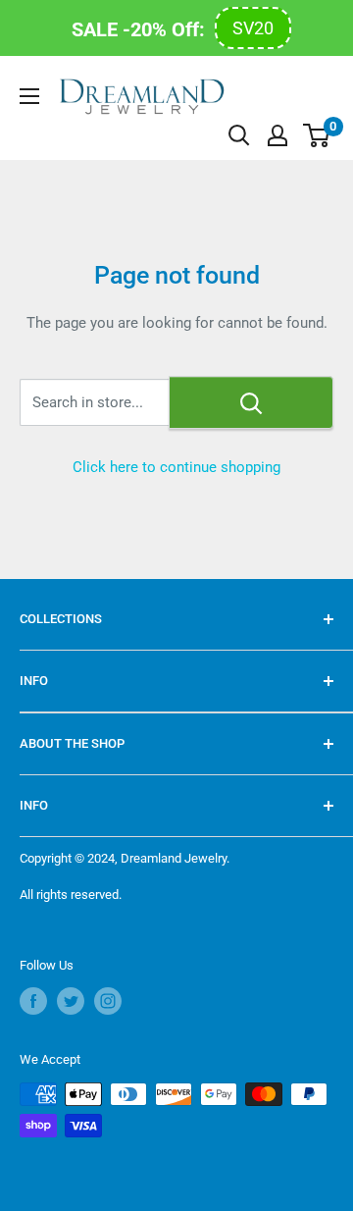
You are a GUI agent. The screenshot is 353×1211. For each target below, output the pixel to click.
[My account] (277, 135)
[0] (317, 135)
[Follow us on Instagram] (108, 1001)
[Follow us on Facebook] (33, 1001)
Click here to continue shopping (176, 467)
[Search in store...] (251, 402)
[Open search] (239, 135)
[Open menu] (29, 96)
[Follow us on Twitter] (70, 1001)
